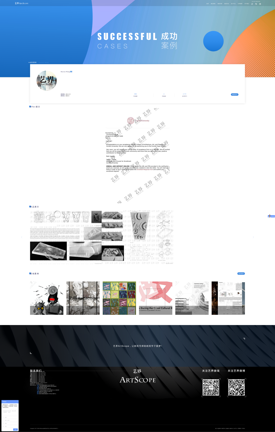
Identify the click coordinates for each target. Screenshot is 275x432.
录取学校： (63, 94)
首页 (207, 3)
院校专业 (226, 3)
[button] (20, 237)
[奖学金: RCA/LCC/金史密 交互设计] (46, 298)
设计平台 (233, 3)
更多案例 (241, 273)
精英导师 (220, 3)
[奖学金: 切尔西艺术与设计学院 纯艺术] (83, 298)
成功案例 (33, 62)
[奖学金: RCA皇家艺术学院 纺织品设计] (119, 298)
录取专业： (63, 95)
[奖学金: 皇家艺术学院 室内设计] (192, 298)
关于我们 (247, 3)
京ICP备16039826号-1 (53, 428)
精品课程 (213, 3)
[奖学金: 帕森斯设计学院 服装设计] (155, 298)
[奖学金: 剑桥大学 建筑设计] (228, 298)
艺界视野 (240, 3)
